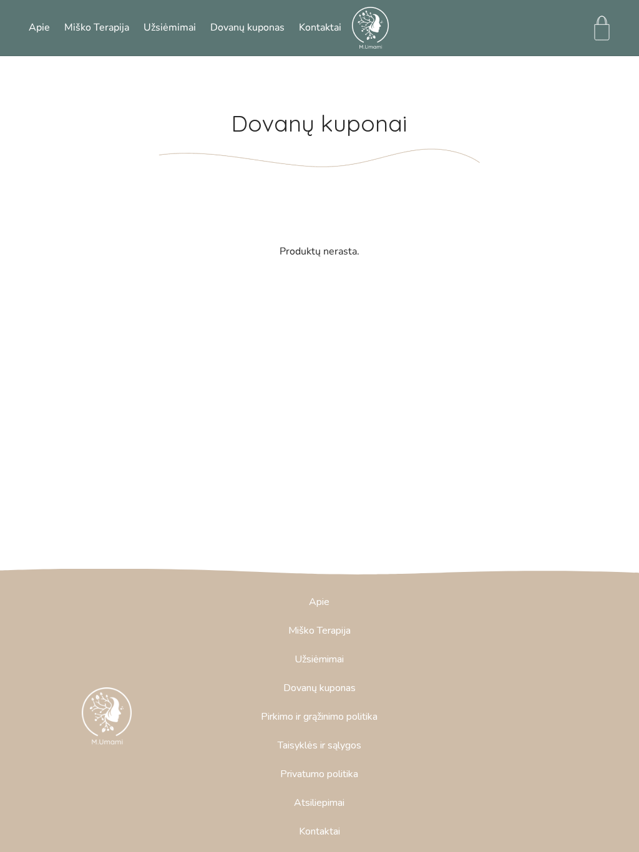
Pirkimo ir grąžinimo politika (319, 717)
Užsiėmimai (170, 27)
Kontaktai (320, 27)
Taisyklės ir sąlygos (319, 745)
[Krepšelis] (602, 28)
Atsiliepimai (319, 803)
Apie (39, 27)
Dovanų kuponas (247, 27)
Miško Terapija (96, 27)
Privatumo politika (319, 774)
